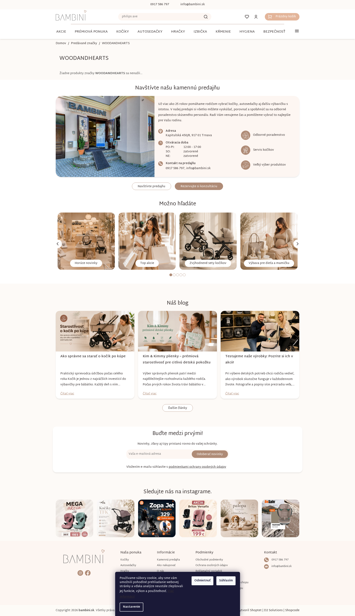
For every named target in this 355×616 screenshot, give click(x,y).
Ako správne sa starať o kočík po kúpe (93, 356)
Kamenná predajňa (168, 560)
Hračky (124, 571)
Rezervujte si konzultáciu (199, 186)
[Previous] (57, 244)
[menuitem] (61, 31)
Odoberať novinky (210, 454)
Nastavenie (131, 607)
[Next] (297, 244)
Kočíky (124, 560)
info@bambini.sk (198, 168)
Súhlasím (226, 580)
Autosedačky (128, 565)
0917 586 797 (175, 168)
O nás (160, 571)
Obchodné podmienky (209, 560)
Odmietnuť (202, 580)
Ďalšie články (177, 408)
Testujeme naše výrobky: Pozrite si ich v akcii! (259, 359)
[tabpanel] (86, 241)
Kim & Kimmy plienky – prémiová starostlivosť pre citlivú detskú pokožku (177, 359)
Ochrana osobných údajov (211, 565)
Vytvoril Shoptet (249, 610)
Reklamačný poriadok (208, 571)
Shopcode (292, 610)
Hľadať (205, 16)
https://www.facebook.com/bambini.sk (88, 573)
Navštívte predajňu (151, 186)
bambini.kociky (80, 573)
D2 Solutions (273, 610)
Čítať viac (67, 394)
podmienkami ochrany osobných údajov (197, 467)
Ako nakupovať (166, 565)
